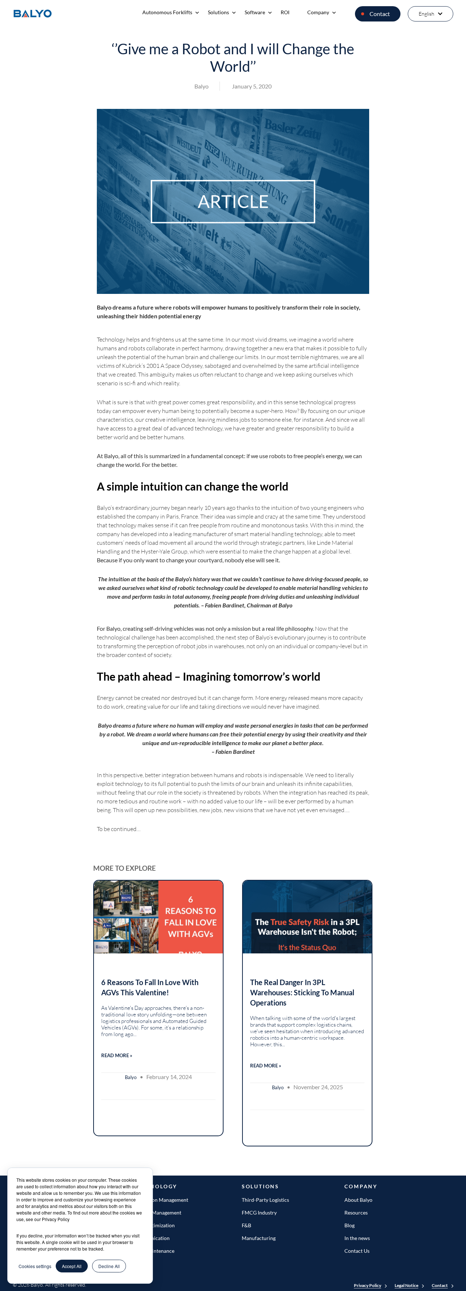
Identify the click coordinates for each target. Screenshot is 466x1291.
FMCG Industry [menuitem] (259, 1212)
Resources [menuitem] (356, 1212)
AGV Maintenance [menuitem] (153, 1251)
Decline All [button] (109, 1266)
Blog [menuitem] (349, 1225)
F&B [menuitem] (246, 1225)
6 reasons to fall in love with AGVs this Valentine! (149, 987)
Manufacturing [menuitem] (259, 1238)
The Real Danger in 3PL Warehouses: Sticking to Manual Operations (302, 992)
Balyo (201, 86)
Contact (380, 13)
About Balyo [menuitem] (358, 1200)
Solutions (218, 12)
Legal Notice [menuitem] (406, 1285)
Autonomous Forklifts (167, 12)
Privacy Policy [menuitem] (367, 1285)
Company (318, 12)
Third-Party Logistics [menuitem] (265, 1200)
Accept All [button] (72, 1266)
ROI (285, 12)
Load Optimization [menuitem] (154, 1225)
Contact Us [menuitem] (357, 1251)
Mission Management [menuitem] (157, 1212)
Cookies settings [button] (35, 1266)
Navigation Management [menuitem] (160, 1200)
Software (255, 12)
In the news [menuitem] (357, 1238)
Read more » (116, 1055)
